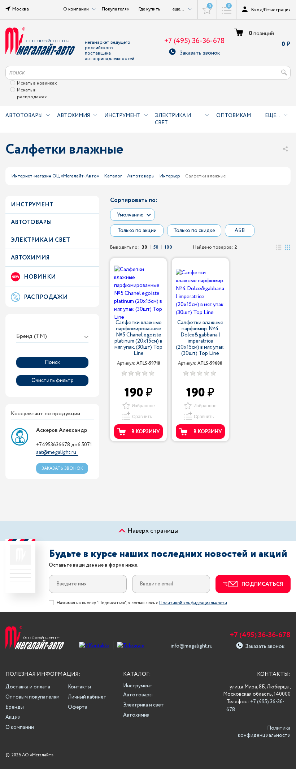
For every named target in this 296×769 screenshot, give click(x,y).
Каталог (113, 176)
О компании (19, 727)
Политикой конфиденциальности (193, 603)
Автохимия (73, 115)
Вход (256, 10)
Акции (13, 717)
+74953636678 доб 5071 (64, 444)
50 (155, 247)
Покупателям (116, 9)
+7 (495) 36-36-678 (194, 41)
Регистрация (277, 10)
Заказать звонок (199, 52)
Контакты (79, 687)
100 (168, 247)
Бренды (14, 707)
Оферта (77, 707)
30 (144, 247)
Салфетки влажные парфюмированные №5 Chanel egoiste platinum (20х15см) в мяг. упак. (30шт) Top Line (138, 338)
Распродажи (46, 297)
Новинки (40, 277)
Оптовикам (233, 115)
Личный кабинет (87, 697)
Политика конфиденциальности (264, 732)
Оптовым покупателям (32, 697)
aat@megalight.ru (56, 452)
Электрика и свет (173, 119)
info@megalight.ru (192, 646)
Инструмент (122, 115)
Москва (20, 9)
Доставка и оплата (27, 687)
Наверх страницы (152, 531)
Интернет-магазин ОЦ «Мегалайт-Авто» (55, 176)
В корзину (145, 431)
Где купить (149, 9)
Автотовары (24, 115)
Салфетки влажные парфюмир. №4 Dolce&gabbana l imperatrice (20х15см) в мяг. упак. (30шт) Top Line (200, 338)
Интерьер (170, 176)
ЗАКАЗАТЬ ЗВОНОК (62, 468)
